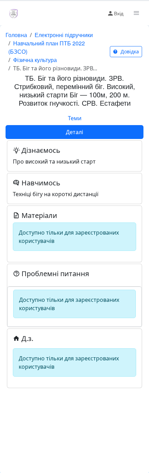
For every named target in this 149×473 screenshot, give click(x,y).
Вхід (118, 13)
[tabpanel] (74, 263)
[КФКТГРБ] (13, 13)
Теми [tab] (74, 118)
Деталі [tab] (74, 132)
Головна (16, 35)
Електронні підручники (64, 35)
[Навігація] (136, 13)
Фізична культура (35, 60)
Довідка (129, 51)
